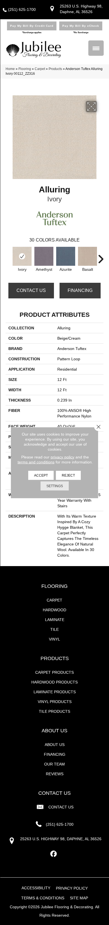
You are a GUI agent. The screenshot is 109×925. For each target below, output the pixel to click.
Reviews (54, 774)
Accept (41, 475)
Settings (54, 486)
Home (10, 69)
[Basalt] (87, 256)
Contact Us (31, 290)
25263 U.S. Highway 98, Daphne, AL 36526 (60, 839)
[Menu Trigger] (96, 48)
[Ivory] (22, 256)
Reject (68, 475)
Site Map (79, 898)
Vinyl (54, 639)
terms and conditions (36, 462)
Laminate (54, 619)
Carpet (40, 69)
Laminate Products (55, 692)
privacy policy (62, 457)
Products (55, 69)
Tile (54, 629)
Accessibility (36, 888)
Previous (8, 256)
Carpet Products (54, 672)
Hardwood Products (54, 682)
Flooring (24, 69)
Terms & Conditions (42, 898)
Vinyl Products (55, 701)
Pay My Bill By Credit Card (31, 25)
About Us (55, 744)
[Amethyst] (44, 256)
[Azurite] (66, 256)
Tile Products (54, 711)
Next (100, 256)
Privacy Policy (72, 888)
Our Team (54, 764)
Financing (80, 290)
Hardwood (54, 610)
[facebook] (54, 854)
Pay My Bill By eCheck (80, 25)
